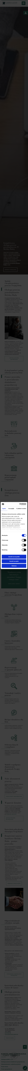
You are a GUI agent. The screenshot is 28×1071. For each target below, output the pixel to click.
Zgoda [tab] (4, 508)
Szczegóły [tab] (11, 508)
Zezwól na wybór (14, 561)
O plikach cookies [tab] (21, 508)
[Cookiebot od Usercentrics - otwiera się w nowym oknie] (19, 504)
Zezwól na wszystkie (14, 556)
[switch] (24, 540)
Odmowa (14, 565)
